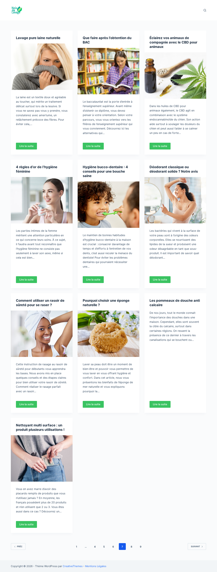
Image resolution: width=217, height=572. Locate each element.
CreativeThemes (73, 566)
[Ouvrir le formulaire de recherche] (205, 10)
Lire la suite (26, 146)
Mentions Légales (95, 566)
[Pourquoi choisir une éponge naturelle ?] (108, 334)
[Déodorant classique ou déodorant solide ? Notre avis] (175, 200)
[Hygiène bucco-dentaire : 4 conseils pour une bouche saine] (108, 204)
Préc (19, 546)
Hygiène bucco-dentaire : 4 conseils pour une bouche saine (105, 171)
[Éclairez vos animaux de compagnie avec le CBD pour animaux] (175, 75)
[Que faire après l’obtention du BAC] (108, 71)
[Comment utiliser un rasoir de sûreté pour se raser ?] (42, 334)
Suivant (195, 546)
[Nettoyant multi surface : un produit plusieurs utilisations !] (42, 458)
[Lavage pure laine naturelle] (42, 66)
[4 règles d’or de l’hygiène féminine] (42, 200)
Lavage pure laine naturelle (38, 38)
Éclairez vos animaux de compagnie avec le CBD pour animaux (173, 42)
